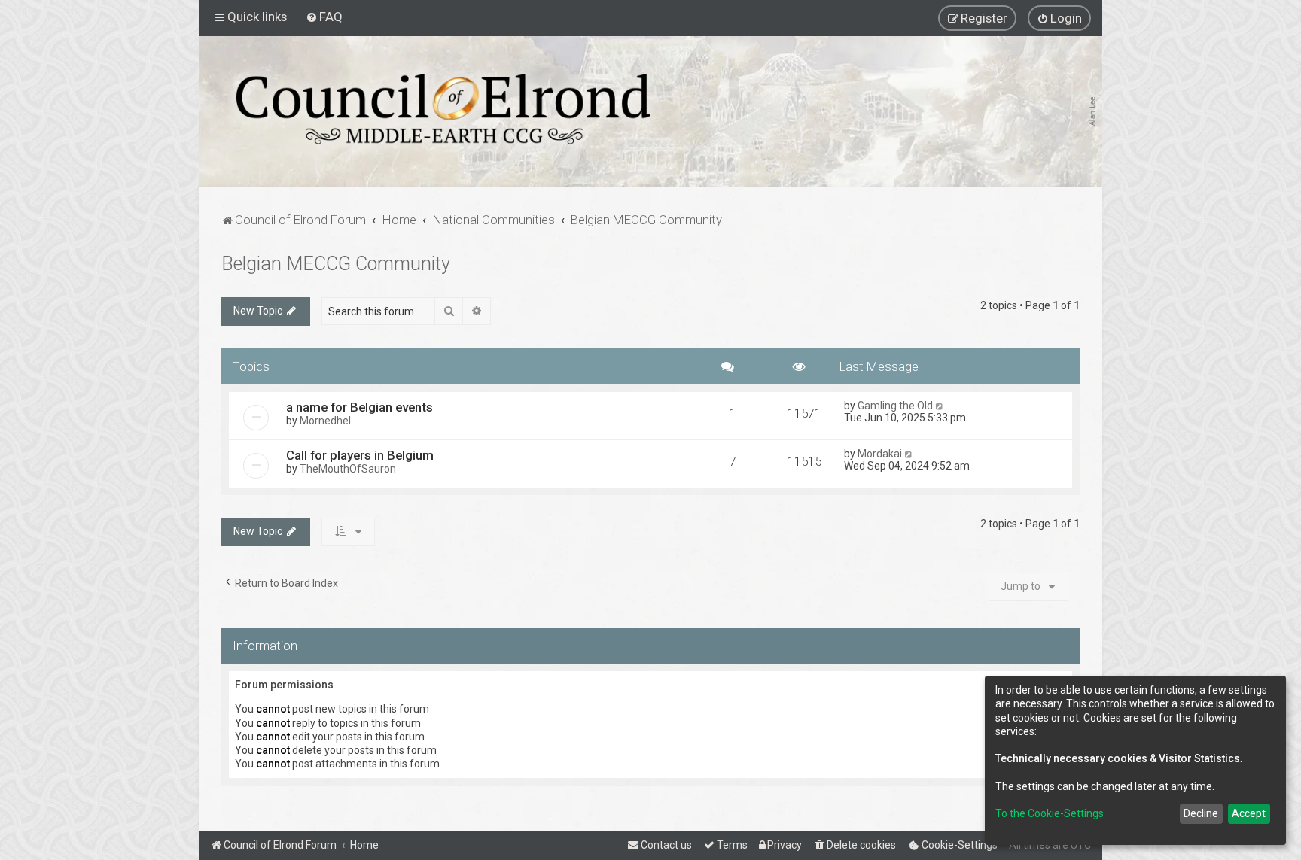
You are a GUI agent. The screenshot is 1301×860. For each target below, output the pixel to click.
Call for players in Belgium (360, 455)
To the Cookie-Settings (1049, 813)
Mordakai (880, 454)
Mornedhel (325, 421)
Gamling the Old (895, 406)
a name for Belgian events (359, 407)
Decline (1201, 813)
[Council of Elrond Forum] (443, 109)
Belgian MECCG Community (335, 264)
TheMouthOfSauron (348, 469)
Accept (1249, 813)
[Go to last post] (940, 406)
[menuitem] (324, 16)
